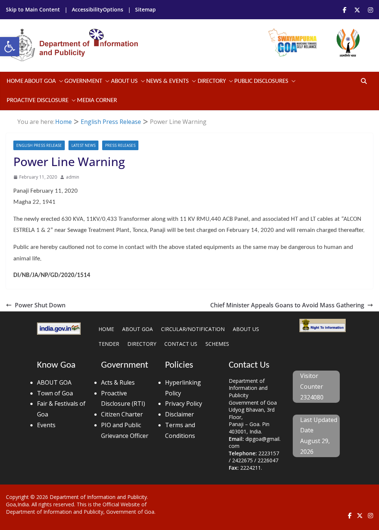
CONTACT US (180, 343)
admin (72, 177)
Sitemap (145, 9)
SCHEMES (217, 343)
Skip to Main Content (33, 9)
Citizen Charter (122, 414)
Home (15, 81)
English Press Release (39, 145)
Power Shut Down (40, 305)
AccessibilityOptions (98, 9)
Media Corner (97, 100)
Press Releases (120, 145)
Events (46, 425)
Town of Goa (55, 393)
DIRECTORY (141, 343)
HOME (106, 328)
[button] (9, 46)
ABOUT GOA (40, 81)
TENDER (108, 343)
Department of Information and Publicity (98, 496)
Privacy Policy (183, 403)
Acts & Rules (118, 382)
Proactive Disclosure (37, 100)
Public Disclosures (261, 81)
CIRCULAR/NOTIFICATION (193, 328)
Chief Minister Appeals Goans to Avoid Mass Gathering (287, 305)
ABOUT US (246, 328)
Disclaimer (179, 414)
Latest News (83, 145)
